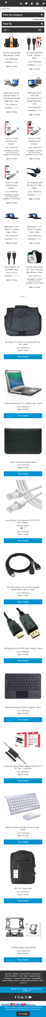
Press (20, 976)
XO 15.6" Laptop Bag (23, 888)
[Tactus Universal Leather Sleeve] (23, 441)
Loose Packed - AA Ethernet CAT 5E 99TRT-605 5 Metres (23, 521)
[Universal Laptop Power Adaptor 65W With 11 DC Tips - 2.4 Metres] (23, 745)
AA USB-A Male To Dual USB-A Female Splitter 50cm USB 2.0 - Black (23, 588)
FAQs (41, 980)
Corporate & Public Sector (22, 978)
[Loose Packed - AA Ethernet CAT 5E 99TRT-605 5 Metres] (23, 499)
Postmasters (8, 978)
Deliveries (16, 974)
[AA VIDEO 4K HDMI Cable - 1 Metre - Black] (34, 42)
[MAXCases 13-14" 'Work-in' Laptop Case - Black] (11, 216)
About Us (8, 974)
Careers (16, 980)
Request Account (34, 976)
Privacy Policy (35, 974)
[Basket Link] (37, 4)
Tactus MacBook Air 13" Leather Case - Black (23, 403)
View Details (23, 357)
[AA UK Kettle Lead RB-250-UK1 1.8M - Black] (34, 172)
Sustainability (36, 978)
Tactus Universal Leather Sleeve (23, 462)
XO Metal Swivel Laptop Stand (23, 947)
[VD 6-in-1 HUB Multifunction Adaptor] (11, 128)
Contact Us (23, 983)
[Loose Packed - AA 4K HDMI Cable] (11, 257)
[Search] (44, 8)
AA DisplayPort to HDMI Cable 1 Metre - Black (23, 648)
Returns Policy (25, 974)
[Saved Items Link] (26, 3)
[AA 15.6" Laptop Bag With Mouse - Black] (11, 42)
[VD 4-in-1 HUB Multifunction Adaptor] (34, 128)
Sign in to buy (11, 66)
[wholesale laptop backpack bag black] (23, 867)
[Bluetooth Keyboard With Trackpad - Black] (23, 686)
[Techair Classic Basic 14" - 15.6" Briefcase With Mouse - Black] (34, 257)
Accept (24, 1014)
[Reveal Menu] (44, 3)
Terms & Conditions (11, 976)
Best (6, 30)
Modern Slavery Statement (29, 980)
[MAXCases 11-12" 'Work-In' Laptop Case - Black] (34, 216)
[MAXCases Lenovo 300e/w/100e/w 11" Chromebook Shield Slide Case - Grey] (11, 83)
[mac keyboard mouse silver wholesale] (23, 806)
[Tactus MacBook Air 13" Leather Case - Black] (23, 382)
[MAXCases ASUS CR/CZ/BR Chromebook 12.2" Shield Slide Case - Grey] (34, 83)
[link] (15, 997)
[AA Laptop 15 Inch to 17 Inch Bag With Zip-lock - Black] (23, 321)
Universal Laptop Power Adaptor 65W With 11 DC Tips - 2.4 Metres (23, 767)
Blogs (26, 976)
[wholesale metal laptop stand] (23, 926)
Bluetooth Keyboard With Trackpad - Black (23, 707)
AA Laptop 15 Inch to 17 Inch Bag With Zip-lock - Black (23, 343)
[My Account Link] (31, 3)
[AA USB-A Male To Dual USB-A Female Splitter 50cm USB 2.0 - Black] (23, 566)
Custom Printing (7, 980)
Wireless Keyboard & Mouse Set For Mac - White (23, 828)
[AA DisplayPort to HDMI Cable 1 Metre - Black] (23, 627)
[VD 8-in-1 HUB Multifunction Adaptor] (11, 172)
